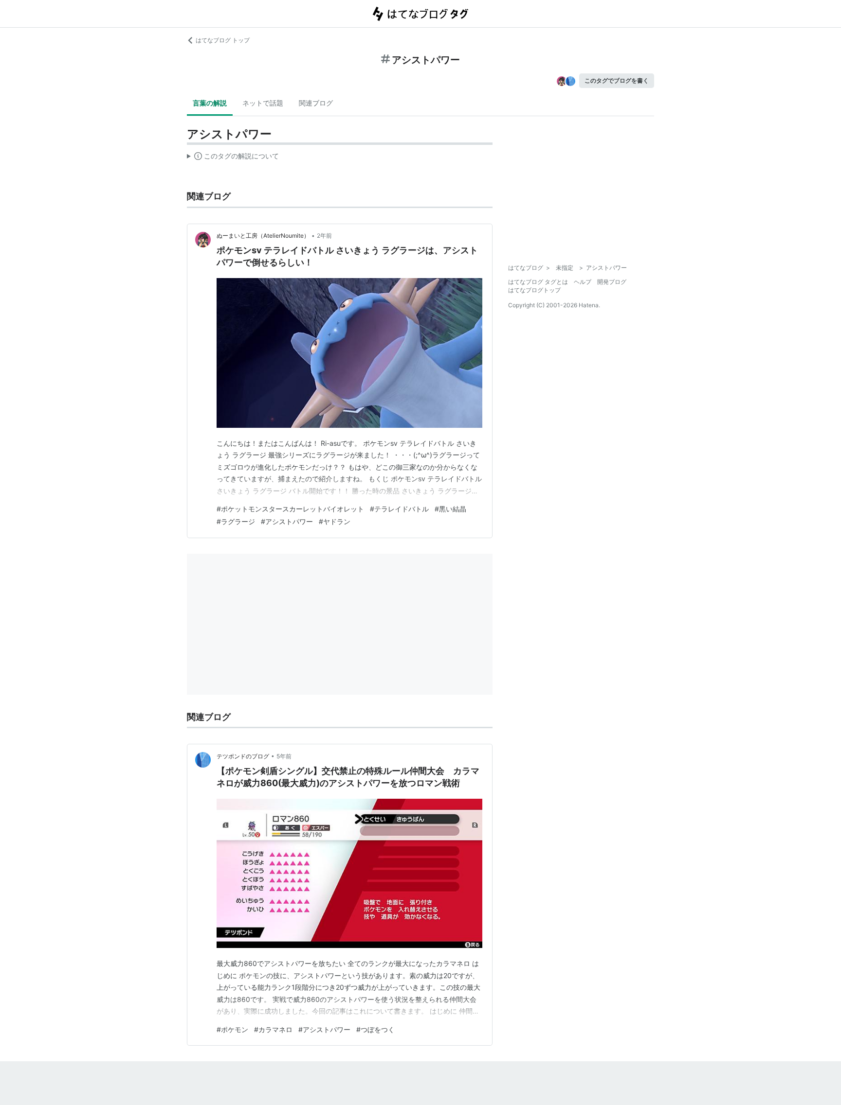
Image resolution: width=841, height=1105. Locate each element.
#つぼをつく (375, 1029)
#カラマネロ (273, 1029)
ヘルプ (582, 281)
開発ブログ (611, 281)
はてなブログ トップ (223, 40)
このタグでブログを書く (617, 80)
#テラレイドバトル (399, 509)
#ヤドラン (334, 521)
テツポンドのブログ (243, 756)
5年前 (284, 756)
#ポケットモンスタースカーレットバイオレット (290, 509)
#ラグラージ (236, 521)
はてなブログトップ (534, 290)
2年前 (324, 235)
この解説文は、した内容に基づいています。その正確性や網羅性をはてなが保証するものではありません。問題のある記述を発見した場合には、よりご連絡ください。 (233, 158)
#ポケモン (232, 1029)
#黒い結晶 (450, 509)
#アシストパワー (287, 521)
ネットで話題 (262, 103)
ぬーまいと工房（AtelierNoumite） (263, 235)
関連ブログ (316, 103)
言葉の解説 (210, 103)
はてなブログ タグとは (538, 281)
